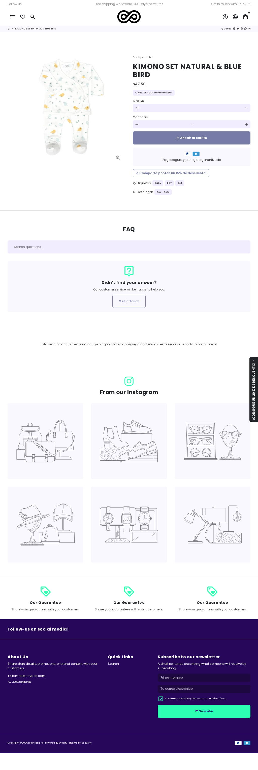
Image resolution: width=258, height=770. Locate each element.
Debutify (86, 742)
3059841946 (19, 682)
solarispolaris (35, 742)
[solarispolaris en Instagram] (129, 381)
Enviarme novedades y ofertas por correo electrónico (195, 698)
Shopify (63, 742)
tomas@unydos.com (26, 676)
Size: (138, 101)
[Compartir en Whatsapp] (245, 28)
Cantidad (140, 117)
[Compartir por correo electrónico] (249, 28)
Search (113, 664)
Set (180, 183)
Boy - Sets (163, 192)
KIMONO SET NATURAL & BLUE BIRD (35, 28)
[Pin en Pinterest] (242, 28)
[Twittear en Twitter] (238, 28)
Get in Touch (129, 301)
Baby (158, 183)
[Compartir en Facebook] (234, 28)
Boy (169, 183)
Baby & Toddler (142, 57)
